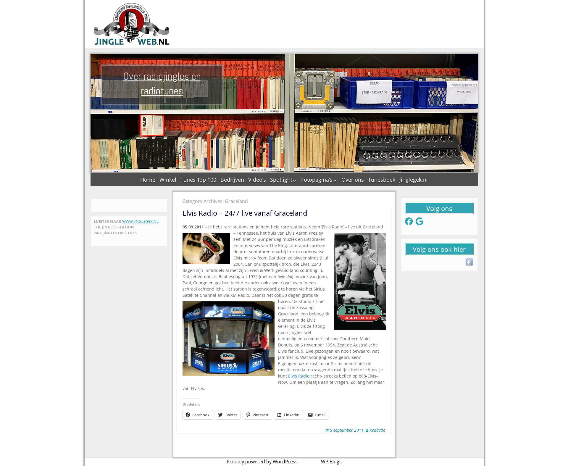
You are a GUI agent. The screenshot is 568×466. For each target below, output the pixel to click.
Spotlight (281, 179)
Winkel (167, 179)
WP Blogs (331, 461)
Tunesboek (381, 179)
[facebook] (470, 262)
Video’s (257, 179)
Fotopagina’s (317, 179)
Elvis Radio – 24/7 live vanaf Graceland (245, 213)
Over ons (352, 179)
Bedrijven (232, 179)
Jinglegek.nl (413, 179)
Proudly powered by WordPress (262, 461)
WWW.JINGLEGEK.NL (140, 221)
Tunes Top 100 (198, 179)
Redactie (377, 430)
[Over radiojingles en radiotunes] (132, 23)
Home (147, 179)
